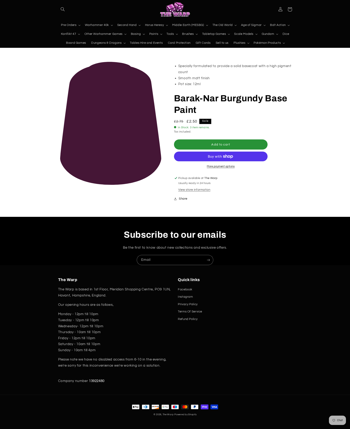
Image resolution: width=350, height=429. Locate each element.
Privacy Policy (188, 304)
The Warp (168, 414)
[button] (62, 9)
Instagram (185, 296)
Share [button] (183, 198)
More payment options (221, 166)
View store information (194, 189)
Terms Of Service (190, 311)
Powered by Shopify (185, 414)
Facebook (185, 289)
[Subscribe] (208, 260)
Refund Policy (187, 319)
